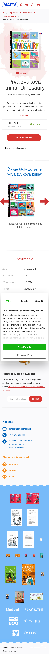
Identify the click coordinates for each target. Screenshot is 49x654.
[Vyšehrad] (8, 556)
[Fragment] (34, 609)
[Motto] (15, 498)
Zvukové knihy (9, 16)
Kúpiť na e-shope (24, 137)
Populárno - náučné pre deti (22, 13)
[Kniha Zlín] (41, 540)
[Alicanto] (32, 621)
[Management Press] (29, 540)
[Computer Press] (12, 540)
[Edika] (42, 556)
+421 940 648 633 (17, 435)
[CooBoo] (13, 621)
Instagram (13, 464)
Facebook (13, 470)
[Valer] (19, 596)
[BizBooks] (17, 556)
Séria (7, 148)
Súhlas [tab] (9, 301)
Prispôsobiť (23, 355)
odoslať (35, 399)
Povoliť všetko (24, 347)
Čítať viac (24, 115)
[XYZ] (32, 498)
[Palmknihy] (42, 574)
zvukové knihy (30, 269)
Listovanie (24, 73)
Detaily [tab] (24, 301)
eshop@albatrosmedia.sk (20, 429)
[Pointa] (7, 596)
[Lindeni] (12, 609)
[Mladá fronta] (36, 596)
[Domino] (32, 517)
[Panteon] (28, 574)
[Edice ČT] (10, 574)
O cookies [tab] (40, 301)
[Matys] (31, 633)
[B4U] (26, 556)
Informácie (21, 148)
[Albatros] (15, 633)
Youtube (12, 476)
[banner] (10, 4)
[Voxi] (16, 517)
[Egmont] (34, 556)
